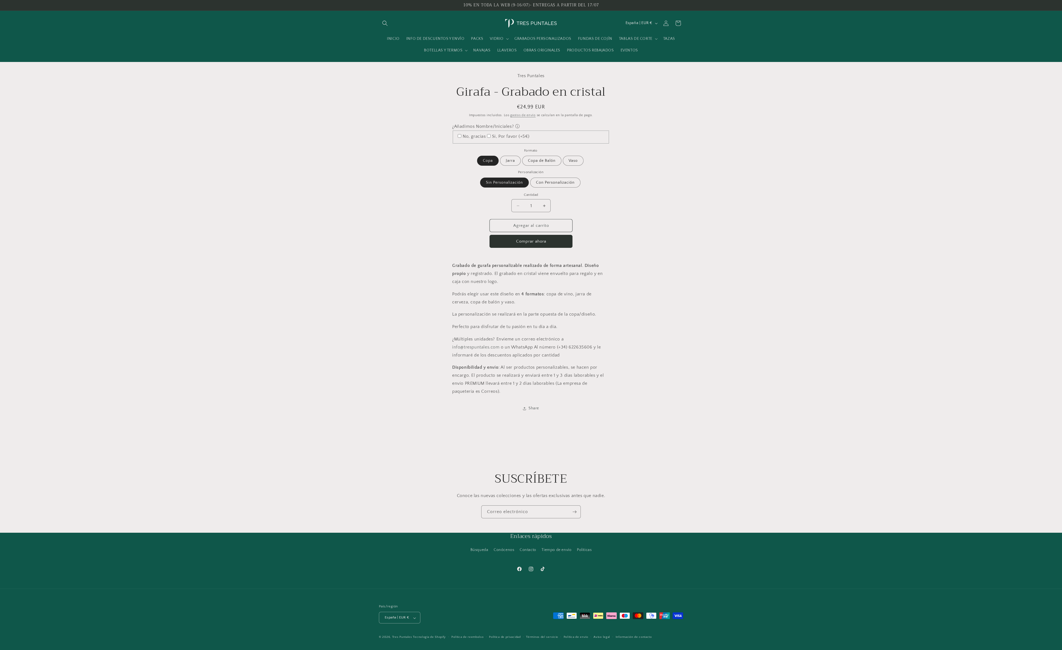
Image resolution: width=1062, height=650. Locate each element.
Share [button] (534, 408)
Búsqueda (479, 550)
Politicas (584, 550)
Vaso (573, 160)
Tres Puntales (402, 637)
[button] (385, 23)
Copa (488, 160)
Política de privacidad (504, 637)
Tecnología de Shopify (429, 637)
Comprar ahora (531, 241)
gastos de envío (523, 115)
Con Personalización (555, 182)
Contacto (528, 550)
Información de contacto (634, 637)
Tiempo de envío (556, 550)
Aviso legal (602, 637)
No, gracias (474, 136)
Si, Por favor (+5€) (511, 136)
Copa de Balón (542, 160)
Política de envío (576, 637)
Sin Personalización (504, 182)
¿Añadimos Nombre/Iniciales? (483, 126)
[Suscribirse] (574, 511)
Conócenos (504, 550)
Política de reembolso (467, 637)
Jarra (510, 160)
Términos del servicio (542, 637)
